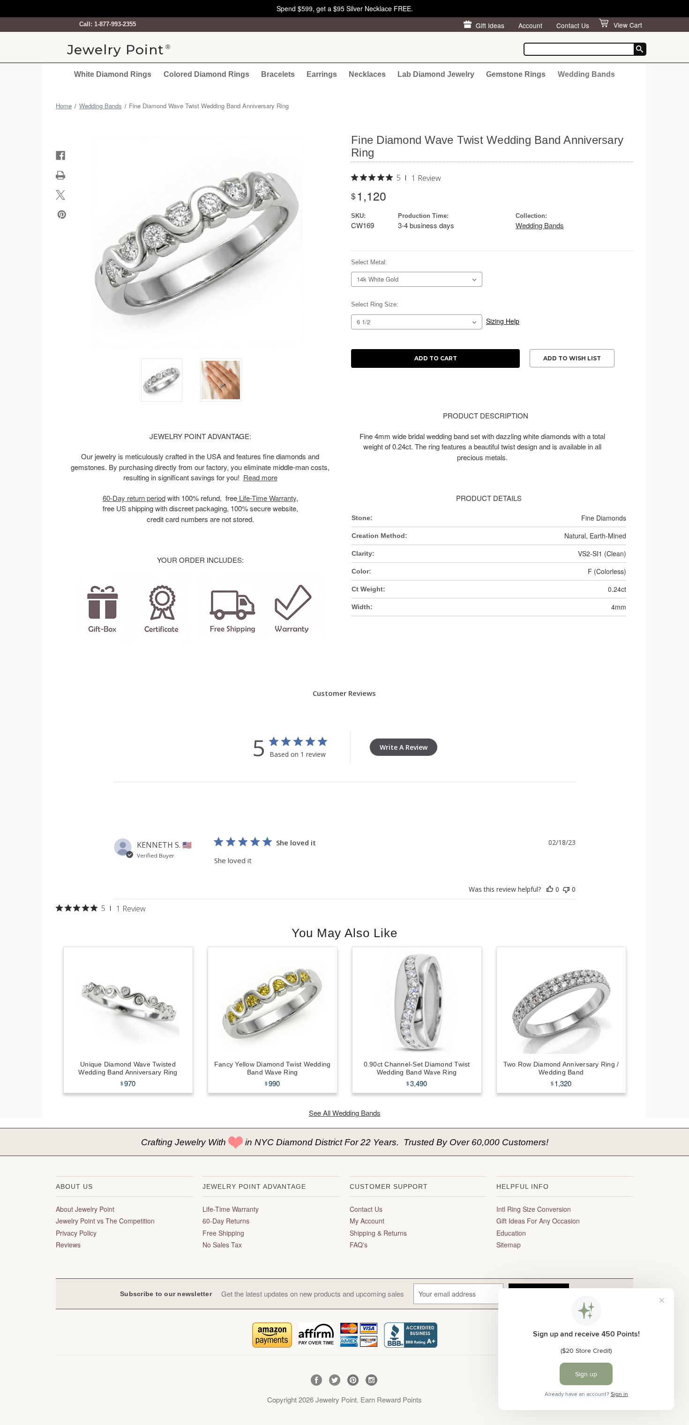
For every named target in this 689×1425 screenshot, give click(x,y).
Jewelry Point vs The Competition (105, 1220)
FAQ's (358, 1244)
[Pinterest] (62, 214)
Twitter (335, 1380)
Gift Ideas (490, 25)
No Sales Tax (222, 1244)
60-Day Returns (225, 1220)
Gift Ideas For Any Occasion (538, 1220)
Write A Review (403, 747)
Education (511, 1233)
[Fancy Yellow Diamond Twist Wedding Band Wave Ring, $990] (272, 1002)
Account (530, 25)
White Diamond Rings (112, 74)
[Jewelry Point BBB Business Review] (411, 1334)
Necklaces (367, 74)
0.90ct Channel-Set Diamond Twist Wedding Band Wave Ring (417, 1068)
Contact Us (572, 25)
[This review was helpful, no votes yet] (550, 889)
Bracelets (278, 74)
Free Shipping (223, 1233)
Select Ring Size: (374, 304)
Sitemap (508, 1244)
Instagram (371, 1380)
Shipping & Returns (378, 1233)
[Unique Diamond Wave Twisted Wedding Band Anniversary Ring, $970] (128, 1002)
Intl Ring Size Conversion (533, 1209)
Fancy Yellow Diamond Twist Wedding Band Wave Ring (272, 1068)
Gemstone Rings (516, 74)
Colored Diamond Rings (206, 74)
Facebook (316, 1380)
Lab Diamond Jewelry (435, 74)
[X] (60, 194)
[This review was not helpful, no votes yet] (566, 889)
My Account (367, 1220)
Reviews (68, 1244)
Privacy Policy (76, 1233)
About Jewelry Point (85, 1209)
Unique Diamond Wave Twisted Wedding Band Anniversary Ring (127, 1068)
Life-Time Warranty (230, 1209)
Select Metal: (369, 262)
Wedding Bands (586, 74)
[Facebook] (60, 155)
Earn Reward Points (391, 1399)
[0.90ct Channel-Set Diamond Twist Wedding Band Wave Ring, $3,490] (417, 1002)
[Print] (60, 175)
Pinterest (353, 1380)
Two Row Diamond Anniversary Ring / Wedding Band (561, 1068)
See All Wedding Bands (345, 1113)
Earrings (322, 74)
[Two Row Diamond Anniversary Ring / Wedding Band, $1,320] (561, 1002)
